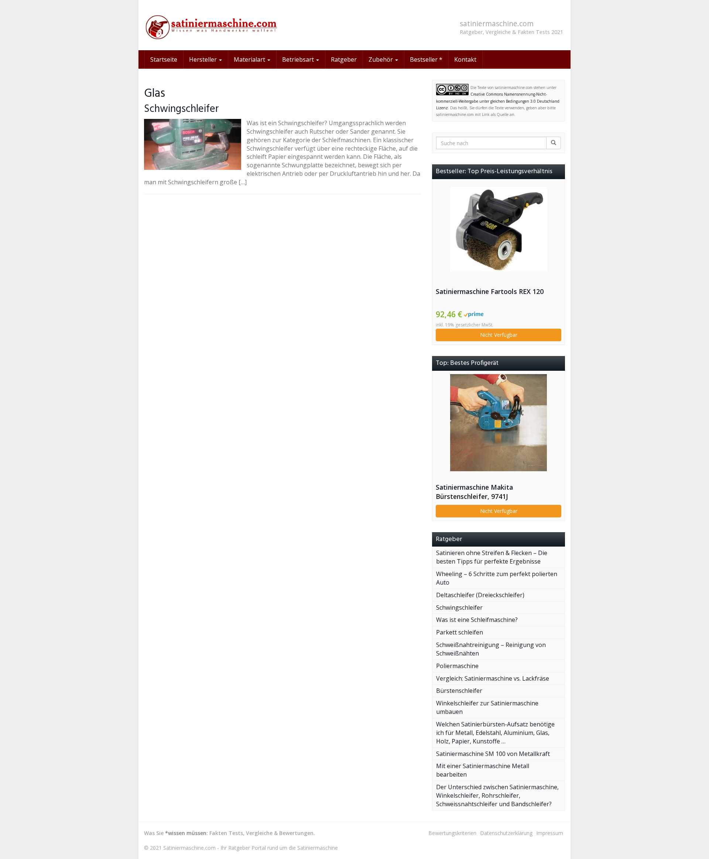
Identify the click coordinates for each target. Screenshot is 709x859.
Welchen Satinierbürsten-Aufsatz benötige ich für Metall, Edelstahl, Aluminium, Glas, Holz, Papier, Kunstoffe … (495, 732)
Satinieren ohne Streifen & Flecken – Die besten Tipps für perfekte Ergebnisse (491, 557)
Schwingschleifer (181, 109)
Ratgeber (344, 59)
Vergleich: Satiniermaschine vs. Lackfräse (492, 678)
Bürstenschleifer (459, 691)
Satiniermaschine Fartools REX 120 (490, 291)
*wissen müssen (185, 832)
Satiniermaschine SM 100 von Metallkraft (493, 754)
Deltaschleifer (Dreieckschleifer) (480, 595)
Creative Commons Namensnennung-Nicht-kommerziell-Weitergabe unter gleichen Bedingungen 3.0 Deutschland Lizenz (497, 101)
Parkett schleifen (459, 632)
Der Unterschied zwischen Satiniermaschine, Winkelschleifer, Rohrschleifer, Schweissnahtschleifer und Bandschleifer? (497, 795)
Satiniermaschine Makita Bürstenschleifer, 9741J (474, 492)
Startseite (163, 59)
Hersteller (203, 59)
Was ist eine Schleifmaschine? (477, 620)
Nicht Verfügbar (498, 334)
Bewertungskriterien (452, 832)
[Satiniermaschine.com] (210, 25)
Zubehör (381, 59)
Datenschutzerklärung (506, 832)
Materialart (250, 59)
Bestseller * (426, 59)
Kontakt (465, 59)
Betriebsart (298, 59)
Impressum (549, 832)
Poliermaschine (457, 666)
